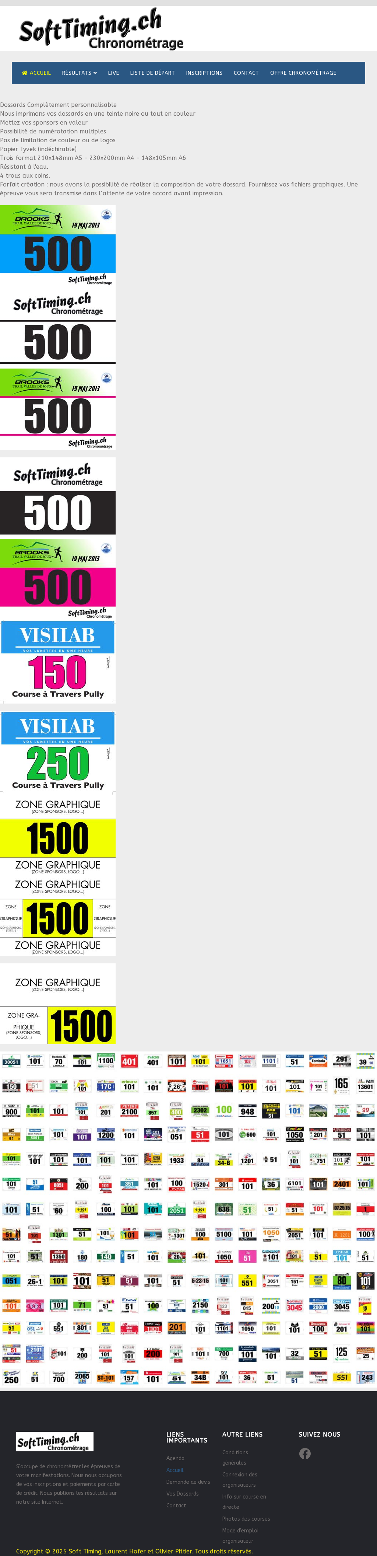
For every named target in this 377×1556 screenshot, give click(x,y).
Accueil (39, 73)
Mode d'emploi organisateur (240, 1536)
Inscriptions (204, 73)
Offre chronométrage (303, 73)
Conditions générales (235, 1457)
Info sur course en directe (244, 1502)
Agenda (175, 1458)
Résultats (77, 73)
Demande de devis (188, 1482)
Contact (246, 73)
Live (113, 73)
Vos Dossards (182, 1494)
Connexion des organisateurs (239, 1480)
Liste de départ (152, 73)
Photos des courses (246, 1519)
